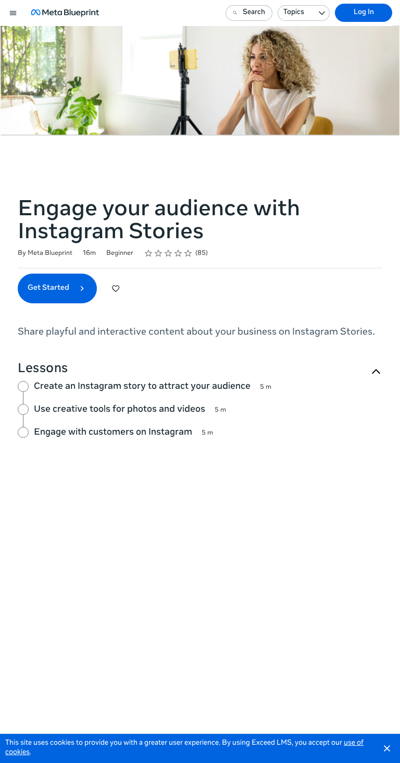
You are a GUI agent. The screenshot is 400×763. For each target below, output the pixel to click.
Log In (364, 12)
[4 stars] (178, 253)
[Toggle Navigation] (13, 13)
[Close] (387, 748)
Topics (293, 12)
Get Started (49, 288)
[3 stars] (168, 253)
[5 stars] (188, 253)
